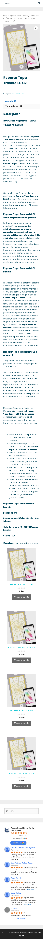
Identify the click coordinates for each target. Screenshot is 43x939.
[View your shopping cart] (39, 3)
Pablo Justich (16, 878)
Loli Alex (14, 908)
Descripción (11, 101)
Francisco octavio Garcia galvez (23, 848)
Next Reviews (21, 918)
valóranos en (17, 843)
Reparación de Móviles (18, 16)
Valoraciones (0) (13, 106)
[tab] (21, 101)
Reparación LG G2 (14, 18)
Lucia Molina (16, 893)
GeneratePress (27, 933)
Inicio (5, 16)
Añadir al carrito (21, 597)
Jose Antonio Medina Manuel (22, 863)
